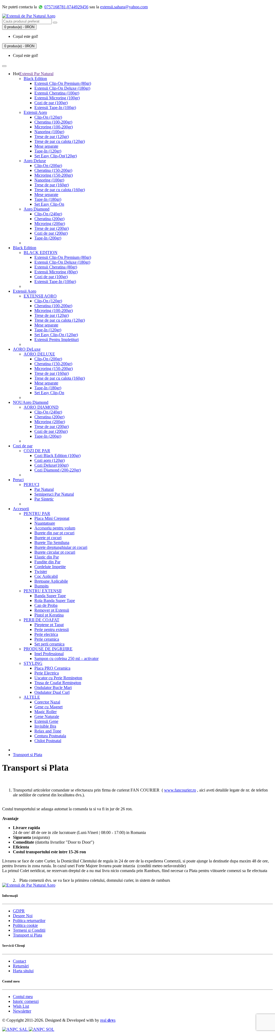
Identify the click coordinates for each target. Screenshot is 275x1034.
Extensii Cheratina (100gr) (56, 93)
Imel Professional (49, 653)
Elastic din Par (46, 557)
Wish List (21, 1006)
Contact (19, 961)
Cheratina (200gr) (49, 218)
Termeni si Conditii (29, 930)
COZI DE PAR (37, 450)
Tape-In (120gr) (47, 151)
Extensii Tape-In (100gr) (55, 107)
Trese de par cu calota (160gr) (59, 189)
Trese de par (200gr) (51, 228)
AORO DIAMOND (41, 407)
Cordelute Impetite (50, 566)
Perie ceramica (46, 639)
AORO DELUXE (39, 354)
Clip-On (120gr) (48, 117)
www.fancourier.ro (180, 790)
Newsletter (22, 1011)
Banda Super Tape (50, 595)
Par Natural (44, 489)
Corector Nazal (47, 702)
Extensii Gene (46, 721)
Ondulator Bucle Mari (53, 687)
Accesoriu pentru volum (54, 528)
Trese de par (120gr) (51, 136)
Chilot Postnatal (47, 740)
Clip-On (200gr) (48, 165)
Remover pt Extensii (51, 610)
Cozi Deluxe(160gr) (51, 465)
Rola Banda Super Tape (54, 600)
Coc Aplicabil (46, 576)
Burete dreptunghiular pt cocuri (60, 547)
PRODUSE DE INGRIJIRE (48, 649)
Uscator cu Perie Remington (58, 678)
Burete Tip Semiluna (51, 542)
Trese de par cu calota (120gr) (59, 141)
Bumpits (41, 586)
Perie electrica (46, 634)
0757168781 (55, 7)
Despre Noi (22, 915)
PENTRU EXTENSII (42, 591)
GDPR (19, 911)
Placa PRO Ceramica (52, 668)
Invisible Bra (45, 726)
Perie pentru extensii (51, 629)
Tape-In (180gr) (47, 199)
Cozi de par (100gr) (51, 102)
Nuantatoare (44, 523)
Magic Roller (45, 711)
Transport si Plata (27, 754)
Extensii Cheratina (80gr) (55, 267)
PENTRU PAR (37, 513)
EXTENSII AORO (40, 296)
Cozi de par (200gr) (51, 233)
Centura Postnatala (50, 736)
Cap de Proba (45, 605)
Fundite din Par (47, 562)
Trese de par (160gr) (51, 185)
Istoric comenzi (26, 1001)
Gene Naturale (46, 716)
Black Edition (35, 78)
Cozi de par (22, 446)
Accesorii (21, 508)
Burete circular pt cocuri (54, 552)
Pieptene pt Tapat (49, 624)
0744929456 (77, 7)
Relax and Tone (47, 731)
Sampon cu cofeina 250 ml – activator (66, 658)
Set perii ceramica (49, 644)
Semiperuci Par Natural (54, 494)
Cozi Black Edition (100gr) (57, 455)
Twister (40, 571)
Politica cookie (25, 925)
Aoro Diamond (36, 209)
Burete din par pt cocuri (54, 533)
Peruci (18, 479)
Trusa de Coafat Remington (57, 682)
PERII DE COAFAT (41, 620)
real (107, 1020)
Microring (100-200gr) (53, 127)
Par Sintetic (44, 499)
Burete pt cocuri (47, 537)
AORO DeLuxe (27, 349)
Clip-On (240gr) (48, 214)
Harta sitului (23, 970)
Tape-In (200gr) (47, 238)
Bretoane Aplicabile (51, 581)
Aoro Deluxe (35, 160)
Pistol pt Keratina (49, 615)
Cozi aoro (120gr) (49, 460)
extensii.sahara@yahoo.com (124, 7)
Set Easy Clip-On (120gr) (56, 334)
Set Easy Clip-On (49, 204)
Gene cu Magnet (48, 707)
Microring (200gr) (49, 223)
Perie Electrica (46, 673)
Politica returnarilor (29, 920)
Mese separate (46, 146)
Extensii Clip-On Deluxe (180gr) (62, 88)
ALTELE (32, 697)
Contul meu (23, 996)
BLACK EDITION (40, 252)
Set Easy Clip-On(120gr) (55, 156)
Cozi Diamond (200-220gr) (57, 470)
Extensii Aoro (35, 112)
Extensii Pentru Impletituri (56, 339)
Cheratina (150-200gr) (53, 170)
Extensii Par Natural (36, 73)
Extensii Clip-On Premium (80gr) (62, 83)
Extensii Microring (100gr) (57, 98)
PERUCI (31, 484)
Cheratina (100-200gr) (53, 122)
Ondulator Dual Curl (52, 692)
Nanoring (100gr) (49, 131)
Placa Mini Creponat (51, 518)
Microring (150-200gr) (53, 175)
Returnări (21, 966)
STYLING (33, 663)
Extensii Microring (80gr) (56, 272)
